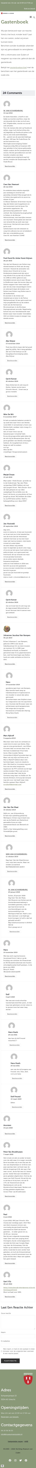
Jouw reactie (6, 1313)
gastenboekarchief (18, 67)
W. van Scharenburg (13, 111)
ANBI (26, 1441)
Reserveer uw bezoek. (10, 1417)
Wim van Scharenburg (16, 854)
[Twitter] (20, 1460)
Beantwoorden (10, 166)
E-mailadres (5, 1341)
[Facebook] (10, 1460)
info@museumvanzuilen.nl (11, 1434)
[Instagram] (15, 1460)
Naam (3, 1332)
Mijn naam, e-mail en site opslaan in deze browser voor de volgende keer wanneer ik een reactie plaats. (19, 1351)
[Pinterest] (26, 1460)
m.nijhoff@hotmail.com (12, 784)
